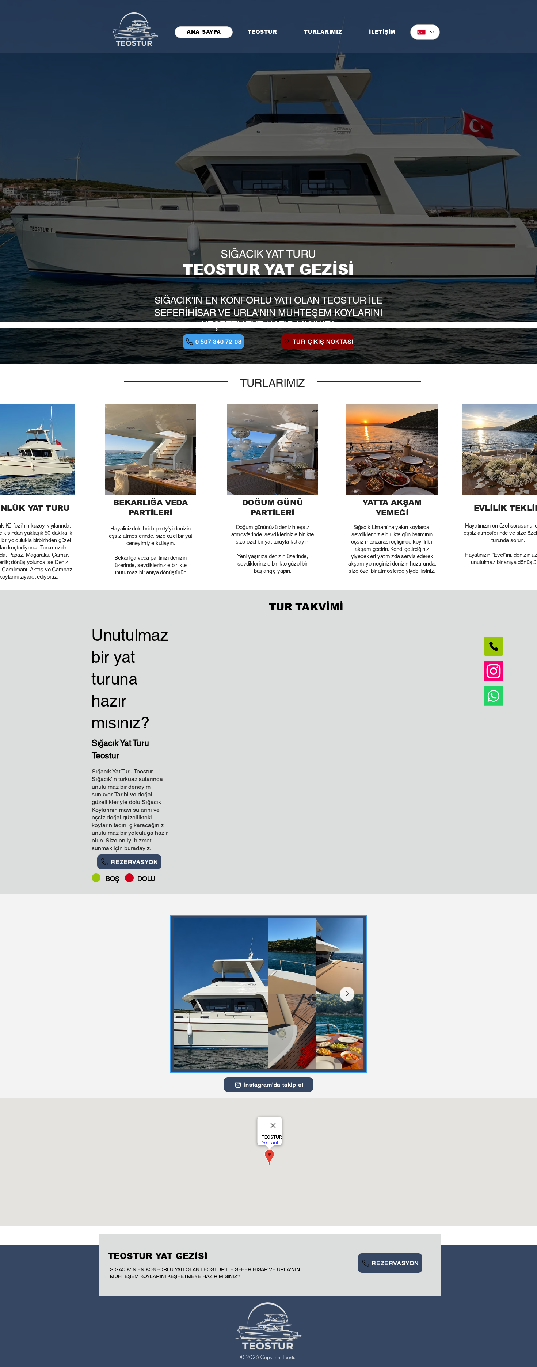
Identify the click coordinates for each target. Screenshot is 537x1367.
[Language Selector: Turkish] (425, 32)
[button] (323, 32)
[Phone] (493, 646)
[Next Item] (347, 994)
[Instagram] (493, 671)
